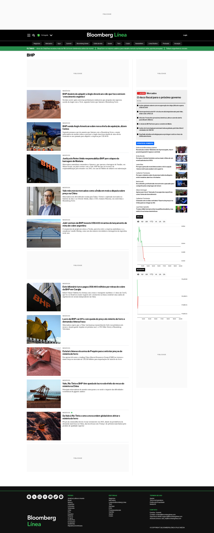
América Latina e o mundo (76, 498)
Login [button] (185, 35)
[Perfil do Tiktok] (56, 497)
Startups (111, 506)
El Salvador (71, 522)
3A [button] (160, 222)
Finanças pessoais (115, 510)
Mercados (152, 93)
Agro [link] (59, 43)
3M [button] (146, 222)
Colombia (71, 506)
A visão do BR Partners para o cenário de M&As (155, 124)
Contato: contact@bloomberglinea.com (163, 514)
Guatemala (71, 524)
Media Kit (153, 504)
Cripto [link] (128, 43)
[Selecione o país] (51, 35)
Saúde (111, 514)
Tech (110, 504)
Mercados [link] (48, 43)
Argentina (71, 504)
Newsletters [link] (139, 43)
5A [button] (164, 222)
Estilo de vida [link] (98, 43)
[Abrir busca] (34, 35)
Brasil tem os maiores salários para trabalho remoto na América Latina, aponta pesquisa (113, 48)
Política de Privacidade (157, 502)
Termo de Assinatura (156, 500)
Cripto (111, 516)
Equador (71, 514)
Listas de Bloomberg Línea (117, 502)
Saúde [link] (110, 43)
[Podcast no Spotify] (61, 497)
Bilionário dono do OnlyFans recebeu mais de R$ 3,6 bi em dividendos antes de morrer (44, 48)
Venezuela (71, 508)
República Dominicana (75, 526)
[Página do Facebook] (29, 497)
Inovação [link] (177, 43)
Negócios (112, 498)
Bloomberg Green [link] (82, 43)
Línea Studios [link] (153, 43)
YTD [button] (151, 222)
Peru (69, 512)
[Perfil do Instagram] (45, 497)
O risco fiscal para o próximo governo (159, 97)
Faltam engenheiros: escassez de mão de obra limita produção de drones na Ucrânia (180, 48)
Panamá (70, 516)
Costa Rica (71, 520)
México (70, 502)
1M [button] (142, 222)
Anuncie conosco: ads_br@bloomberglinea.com (165, 518)
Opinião (111, 512)
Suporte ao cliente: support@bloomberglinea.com (166, 516)
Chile (69, 510)
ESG (110, 508)
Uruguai (70, 518)
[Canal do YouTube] (39, 497)
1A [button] (156, 222)
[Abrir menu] (29, 35)
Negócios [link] (37, 43)
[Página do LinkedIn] (50, 497)
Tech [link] (118, 43)
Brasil (70, 500)
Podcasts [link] (166, 43)
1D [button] (138, 222)
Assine (152, 498)
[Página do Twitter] (34, 497)
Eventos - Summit (155, 512)
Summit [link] (68, 43)
